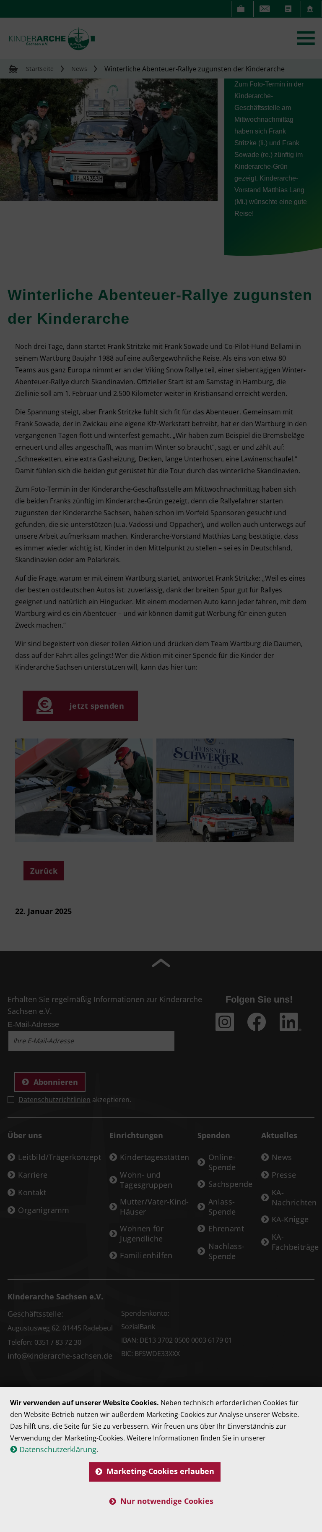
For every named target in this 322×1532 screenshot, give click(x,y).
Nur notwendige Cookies (166, 1501)
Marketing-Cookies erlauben (160, 1471)
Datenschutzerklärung (57, 1449)
